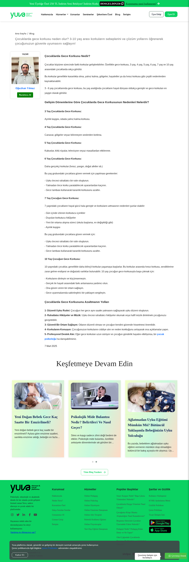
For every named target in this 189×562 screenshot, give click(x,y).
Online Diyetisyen (91, 505)
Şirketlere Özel (104, 14)
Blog (117, 14)
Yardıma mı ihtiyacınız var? (23, 532)
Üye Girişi (156, 14)
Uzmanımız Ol (58, 515)
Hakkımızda (47, 14)
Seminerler (88, 14)
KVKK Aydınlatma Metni (159, 501)
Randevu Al (25, 95)
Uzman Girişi (57, 519)
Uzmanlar (75, 14)
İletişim (127, 14)
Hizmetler (61, 14)
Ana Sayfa (20, 33)
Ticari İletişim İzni (157, 515)
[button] (92, 461)
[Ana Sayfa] (21, 15)
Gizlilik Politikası (156, 505)
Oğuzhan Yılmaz (25, 88)
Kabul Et (19, 555)
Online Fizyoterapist (92, 524)
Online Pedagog (91, 496)
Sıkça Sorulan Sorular (61, 510)
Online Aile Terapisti (93, 515)
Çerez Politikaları (50, 548)
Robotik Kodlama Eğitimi (95, 519)
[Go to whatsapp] (176, 556)
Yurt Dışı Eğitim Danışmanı (96, 529)
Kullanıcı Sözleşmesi (157, 496)
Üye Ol (171, 14)
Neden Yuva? (57, 501)
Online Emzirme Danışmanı (96, 510)
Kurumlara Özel (58, 505)
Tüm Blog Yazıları (92, 472)
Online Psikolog (91, 501)
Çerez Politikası (155, 510)
